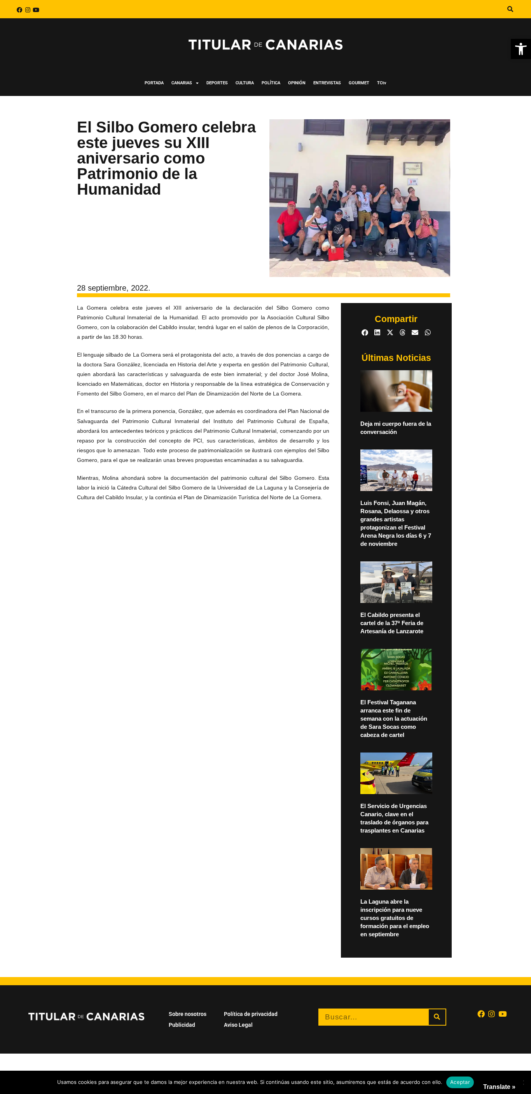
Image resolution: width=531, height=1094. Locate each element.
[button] (521, 49)
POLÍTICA (271, 82)
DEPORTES (217, 82)
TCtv (381, 82)
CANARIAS (181, 82)
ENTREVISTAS (327, 82)
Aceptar (460, 1082)
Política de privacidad (251, 1014)
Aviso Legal (238, 1025)
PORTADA (154, 82)
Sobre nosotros (187, 1014)
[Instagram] (28, 10)
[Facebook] (20, 10)
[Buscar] (437, 1017)
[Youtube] (36, 10)
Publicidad (182, 1025)
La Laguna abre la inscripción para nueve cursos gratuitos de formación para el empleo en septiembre (394, 917)
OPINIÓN (297, 82)
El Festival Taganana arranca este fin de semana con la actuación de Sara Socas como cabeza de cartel (393, 718)
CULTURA (245, 82)
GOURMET (359, 82)
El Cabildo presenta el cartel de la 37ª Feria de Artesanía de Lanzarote (391, 622)
